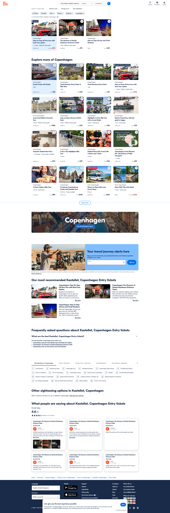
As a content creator (129, 489)
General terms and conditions (90, 498)
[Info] (57, 17)
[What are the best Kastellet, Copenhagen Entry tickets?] (136, 336)
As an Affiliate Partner (129, 492)
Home (33, 477)
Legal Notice (85, 489)
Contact (84, 486)
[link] (44, 35)
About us (114, 486)
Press (113, 495)
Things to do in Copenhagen (66, 477)
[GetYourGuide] (5, 3)
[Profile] (164, 2)
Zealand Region (50, 477)
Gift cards (115, 498)
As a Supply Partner (128, 486)
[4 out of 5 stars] (85, 459)
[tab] (44, 363)
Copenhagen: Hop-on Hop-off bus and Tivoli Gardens (49, 346)
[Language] (157, 2)
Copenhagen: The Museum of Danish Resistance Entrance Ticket (52, 344)
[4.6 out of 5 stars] (37, 415)
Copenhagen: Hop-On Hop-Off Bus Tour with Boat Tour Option (52, 342)
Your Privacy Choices (87, 495)
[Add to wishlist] (54, 21)
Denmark (40, 477)
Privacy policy (85, 492)
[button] (44, 35)
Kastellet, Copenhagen (100, 477)
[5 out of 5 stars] (48, 425)
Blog (113, 492)
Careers (114, 489)
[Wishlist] (150, 2)
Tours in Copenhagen (83, 477)
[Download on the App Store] (70, 494)
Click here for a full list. (77, 396)
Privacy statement (36, 273)
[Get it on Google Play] (70, 487)
